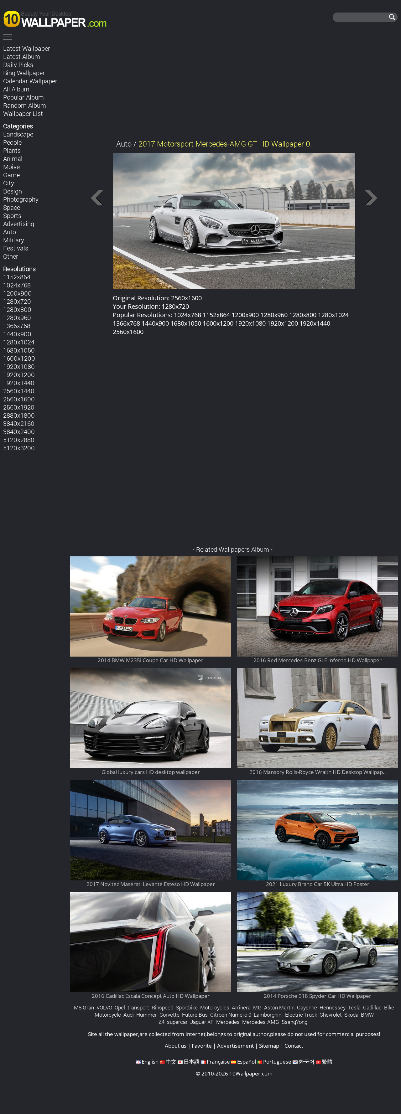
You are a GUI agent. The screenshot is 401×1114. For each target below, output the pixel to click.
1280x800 (17, 309)
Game (11, 175)
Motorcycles (214, 1007)
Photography (21, 199)
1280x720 (17, 301)
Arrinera (241, 1007)
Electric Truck (301, 1014)
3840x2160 (18, 423)
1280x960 (17, 317)
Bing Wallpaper (24, 73)
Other (10, 256)
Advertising (18, 223)
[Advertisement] (234, 87)
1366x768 (16, 326)
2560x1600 (19, 399)
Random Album (24, 105)
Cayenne (307, 1007)
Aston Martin (279, 1007)
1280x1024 (18, 342)
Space (11, 207)
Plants (12, 150)
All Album (16, 89)
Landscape (18, 134)
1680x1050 (19, 350)
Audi (128, 1014)
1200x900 (17, 293)
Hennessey (333, 1007)
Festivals (15, 248)
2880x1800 (19, 415)
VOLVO (104, 1007)
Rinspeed (162, 1007)
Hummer (146, 1014)
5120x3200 (19, 448)
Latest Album (21, 56)
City (8, 183)
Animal (13, 158)
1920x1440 (18, 383)
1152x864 (16, 277)
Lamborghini (268, 1014)
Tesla (354, 1007)
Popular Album (23, 97)
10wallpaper (58, 18)
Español (246, 1061)
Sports (12, 215)
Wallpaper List (23, 113)
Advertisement (235, 1045)
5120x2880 (18, 440)
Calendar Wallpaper (30, 81)
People (12, 142)
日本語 (192, 1061)
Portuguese (277, 1061)
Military (13, 240)
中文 (171, 1061)
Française (218, 1061)
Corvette (169, 1014)
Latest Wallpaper (26, 48)
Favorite (202, 1045)
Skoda (351, 1014)
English (150, 1061)
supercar (177, 1021)
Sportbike (187, 1007)
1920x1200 (19, 374)
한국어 (307, 1061)
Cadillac (372, 1007)
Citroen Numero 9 (230, 1014)
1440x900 (17, 334)
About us (175, 1045)
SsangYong (294, 1021)
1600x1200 (19, 358)
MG (257, 1007)
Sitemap (269, 1045)
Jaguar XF (202, 1021)
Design (12, 191)
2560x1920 (18, 407)
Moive (11, 166)
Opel (120, 1007)
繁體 (327, 1061)
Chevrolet (331, 1014)
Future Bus (195, 1014)
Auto (9, 232)
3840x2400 (19, 431)
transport (138, 1007)
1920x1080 (19, 366)
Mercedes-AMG (260, 1021)
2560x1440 (18, 391)
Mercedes (228, 1021)
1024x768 (17, 285)
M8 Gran (84, 1007)
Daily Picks (18, 64)
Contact (293, 1045)
